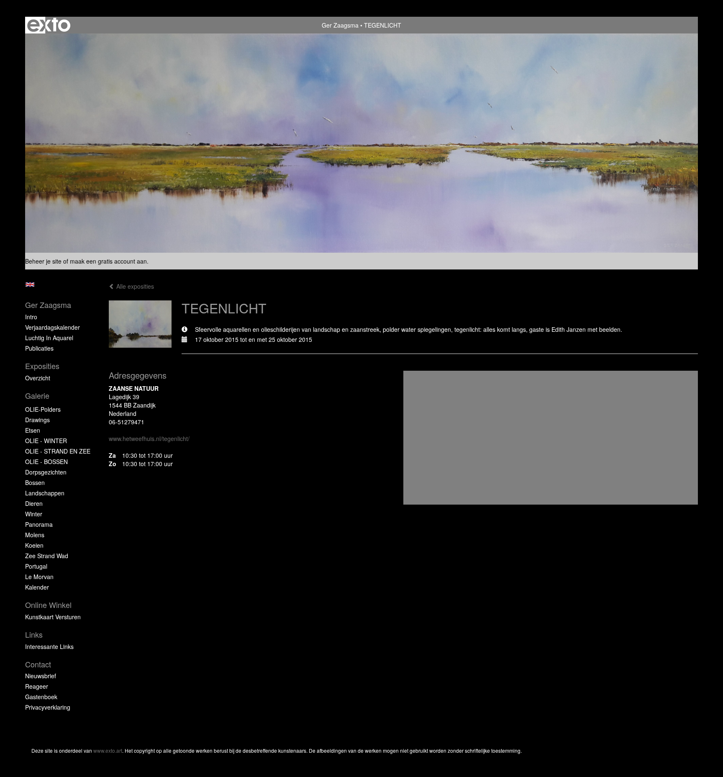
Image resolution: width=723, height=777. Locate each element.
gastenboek (41, 696)
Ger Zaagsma (340, 25)
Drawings (37, 419)
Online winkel (48, 605)
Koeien (34, 545)
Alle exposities (134, 286)
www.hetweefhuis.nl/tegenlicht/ (149, 438)
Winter (33, 514)
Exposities (42, 366)
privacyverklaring (47, 707)
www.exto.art (107, 750)
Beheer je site (43, 261)
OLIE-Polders (43, 409)
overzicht (37, 378)
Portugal (36, 566)
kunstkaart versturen (53, 617)
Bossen (35, 482)
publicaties (39, 348)
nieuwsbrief (40, 676)
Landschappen (44, 493)
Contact (38, 664)
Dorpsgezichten (46, 472)
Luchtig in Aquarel (49, 337)
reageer (36, 686)
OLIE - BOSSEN (46, 461)
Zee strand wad (46, 555)
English (30, 284)
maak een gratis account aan (108, 261)
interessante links (49, 646)
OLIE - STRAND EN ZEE (57, 451)
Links (34, 634)
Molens (34, 535)
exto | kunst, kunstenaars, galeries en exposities (48, 25)
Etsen (32, 430)
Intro (31, 317)
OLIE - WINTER (46, 440)
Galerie (37, 395)
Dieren (34, 503)
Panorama (39, 524)
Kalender (37, 587)
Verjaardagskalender (52, 327)
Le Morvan (39, 576)
